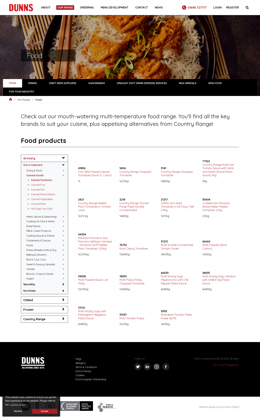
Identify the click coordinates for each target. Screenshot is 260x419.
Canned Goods (34, 175)
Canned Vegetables (42, 199)
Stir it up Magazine (225, 365)
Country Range (34, 319)
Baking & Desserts (36, 254)
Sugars (30, 278)
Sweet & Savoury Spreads (40, 264)
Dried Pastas (33, 226)
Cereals (30, 269)
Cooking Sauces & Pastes (40, 235)
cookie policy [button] (18, 404)
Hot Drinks (29, 290)
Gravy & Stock (34, 170)
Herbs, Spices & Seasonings (41, 216)
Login (217, 7)
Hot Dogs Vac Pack (42, 208)
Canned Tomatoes (41, 180)
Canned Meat (38, 203)
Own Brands (96, 83)
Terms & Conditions (86, 367)
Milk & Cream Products (38, 230)
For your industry (21, 91)
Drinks (32, 83)
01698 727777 (197, 7)
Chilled (28, 300)
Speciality (29, 284)
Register (232, 7)
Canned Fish (38, 189)
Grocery (29, 158)
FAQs (78, 358)
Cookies (80, 375)
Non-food (215, 83)
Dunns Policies (83, 371)
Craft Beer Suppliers (62, 83)
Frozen (28, 309)
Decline (18, 411)
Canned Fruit (38, 184)
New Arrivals (187, 83)
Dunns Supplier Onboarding (91, 379)
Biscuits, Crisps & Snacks (40, 273)
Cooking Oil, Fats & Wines (40, 221)
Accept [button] (44, 411)
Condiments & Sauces (38, 240)
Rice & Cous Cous (36, 259)
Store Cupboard (32, 164)
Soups (29, 245)
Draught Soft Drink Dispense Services (142, 83)
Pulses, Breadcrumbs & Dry (41, 250)
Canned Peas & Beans (43, 194)
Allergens (81, 363)
